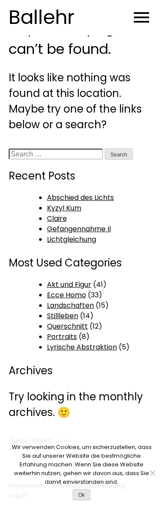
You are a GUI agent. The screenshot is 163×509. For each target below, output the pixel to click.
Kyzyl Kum (64, 208)
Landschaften (70, 305)
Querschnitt (67, 326)
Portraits (62, 337)
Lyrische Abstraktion (82, 347)
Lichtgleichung (71, 239)
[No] (152, 473)
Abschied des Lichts (80, 198)
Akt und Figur (69, 284)
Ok (81, 495)
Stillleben (62, 316)
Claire (57, 218)
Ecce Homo (66, 295)
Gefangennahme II (79, 229)
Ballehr (41, 17)
